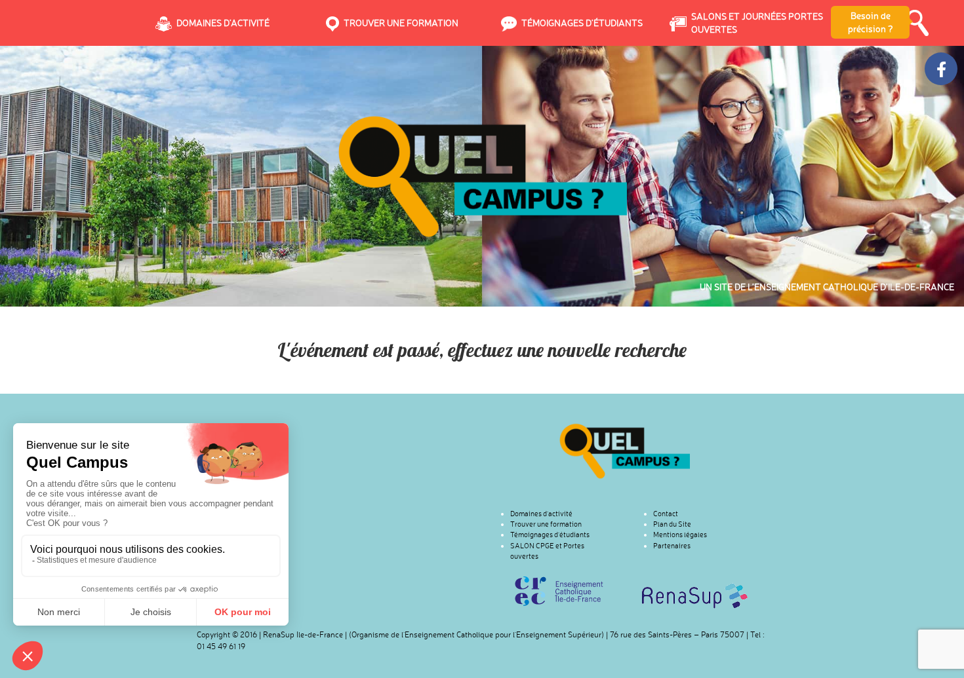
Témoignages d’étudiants (550, 534)
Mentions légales (680, 534)
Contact (665, 513)
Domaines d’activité (541, 513)
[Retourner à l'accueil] (624, 451)
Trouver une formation (546, 524)
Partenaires (672, 545)
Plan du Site (672, 524)
